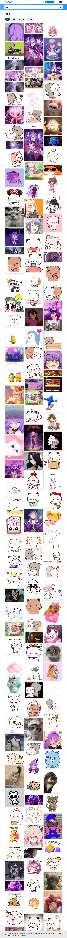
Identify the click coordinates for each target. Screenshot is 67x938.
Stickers (21, 19)
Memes (30, 19)
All (7, 19)
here (25, 936)
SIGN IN (56, 2)
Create (50, 2)
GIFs (13, 19)
